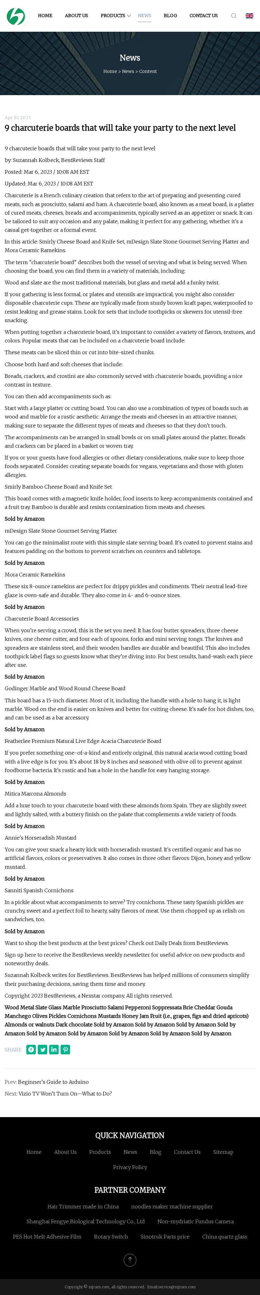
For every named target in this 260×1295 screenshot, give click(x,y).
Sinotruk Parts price (165, 1236)
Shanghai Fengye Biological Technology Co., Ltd (86, 1221)
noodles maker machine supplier (172, 1206)
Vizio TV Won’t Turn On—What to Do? (65, 1093)
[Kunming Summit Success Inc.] (16, 16)
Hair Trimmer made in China (83, 1206)
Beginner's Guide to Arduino (53, 1082)
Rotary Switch (111, 1236)
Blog (170, 15)
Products (113, 15)
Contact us (204, 15)
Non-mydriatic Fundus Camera (196, 1221)
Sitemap (223, 1152)
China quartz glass (224, 1236)
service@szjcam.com (177, 1287)
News (144, 15)
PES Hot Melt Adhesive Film (47, 1236)
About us (76, 15)
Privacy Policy (130, 1167)
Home (45, 15)
